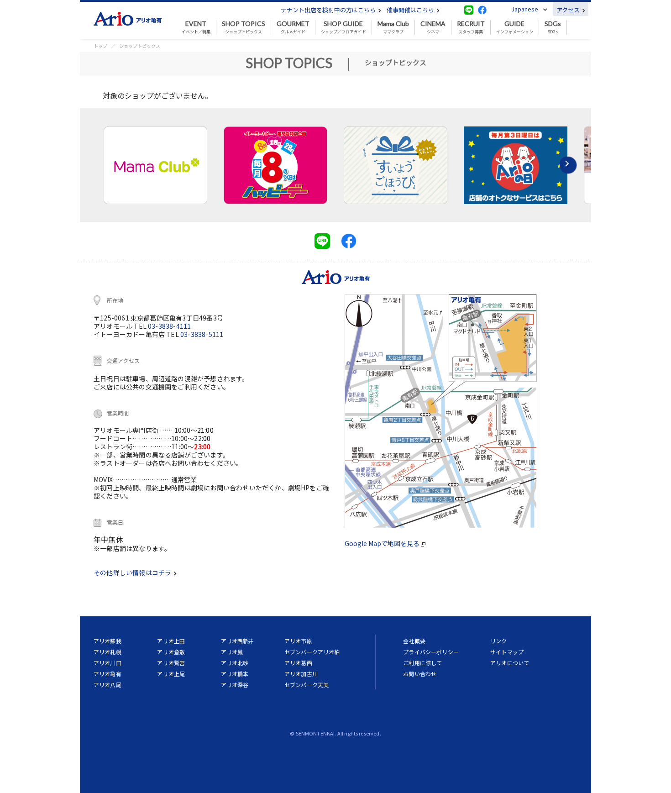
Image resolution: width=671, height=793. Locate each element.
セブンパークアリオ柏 (312, 652)
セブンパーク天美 (306, 684)
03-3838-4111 (169, 326)
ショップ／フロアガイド (343, 27)
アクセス (568, 9)
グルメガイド (293, 27)
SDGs (553, 27)
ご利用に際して (422, 663)
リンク (498, 641)
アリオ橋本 (235, 673)
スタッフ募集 (471, 27)
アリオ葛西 (298, 663)
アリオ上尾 (171, 673)
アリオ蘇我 (107, 641)
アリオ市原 (298, 641)
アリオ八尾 (107, 684)
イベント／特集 (196, 27)
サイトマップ (507, 652)
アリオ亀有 (107, 673)
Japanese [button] (524, 9)
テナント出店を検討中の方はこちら (329, 9)
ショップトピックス (243, 27)
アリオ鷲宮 (171, 663)
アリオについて (509, 663)
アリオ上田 (171, 641)
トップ (100, 45)
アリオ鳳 (232, 652)
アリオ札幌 (107, 652)
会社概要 (414, 641)
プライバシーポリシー (431, 652)
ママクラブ (393, 27)
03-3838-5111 (201, 334)
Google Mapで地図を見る (383, 543)
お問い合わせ (419, 673)
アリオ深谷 (235, 684)
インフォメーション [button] (514, 27)
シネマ (433, 27)
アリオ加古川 (301, 673)
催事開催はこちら (411, 9)
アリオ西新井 (237, 641)
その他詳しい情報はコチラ (133, 572)
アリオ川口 (107, 663)
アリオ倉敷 (171, 652)
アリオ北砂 (235, 663)
